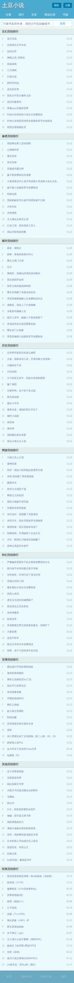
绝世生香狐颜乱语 (16, 127)
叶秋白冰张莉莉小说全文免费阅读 (25, 114)
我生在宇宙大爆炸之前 (19, 95)
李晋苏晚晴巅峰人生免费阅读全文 (25, 298)
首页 (9, 976)
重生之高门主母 (15, 260)
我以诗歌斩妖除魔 (16, 231)
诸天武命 (12, 156)
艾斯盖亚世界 (14, 777)
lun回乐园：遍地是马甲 (19, 860)
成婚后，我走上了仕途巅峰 (21, 305)
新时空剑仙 (13, 83)
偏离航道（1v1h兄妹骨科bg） (22, 888)
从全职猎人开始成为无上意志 (22, 841)
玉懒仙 (10, 796)
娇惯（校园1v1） (16, 901)
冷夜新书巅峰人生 (16, 311)
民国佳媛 (12, 717)
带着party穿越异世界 (17, 108)
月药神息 (12, 213)
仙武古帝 (12, 51)
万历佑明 (12, 371)
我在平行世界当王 (16, 685)
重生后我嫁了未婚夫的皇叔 (21, 292)
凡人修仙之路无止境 (17, 219)
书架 (65, 14)
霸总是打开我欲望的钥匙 (20, 666)
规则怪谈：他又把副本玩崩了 (22, 527)
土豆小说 (13, 5)
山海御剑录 (13, 149)
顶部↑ (64, 976)
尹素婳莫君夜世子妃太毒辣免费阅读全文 (28, 562)
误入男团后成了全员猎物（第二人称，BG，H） (32, 736)
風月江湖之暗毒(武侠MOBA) (22, 958)
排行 (21, 14)
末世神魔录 (13, 612)
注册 (67, 5)
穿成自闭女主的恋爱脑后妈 (21, 324)
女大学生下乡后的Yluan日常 (22, 749)
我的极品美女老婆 (16, 435)
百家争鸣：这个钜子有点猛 (21, 390)
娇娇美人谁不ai (15, 742)
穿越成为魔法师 (15, 168)
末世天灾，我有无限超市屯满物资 (25, 520)
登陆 (56, 5)
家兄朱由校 (13, 397)
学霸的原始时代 (15, 698)
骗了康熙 (12, 384)
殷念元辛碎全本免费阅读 (20, 644)
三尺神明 (12, 70)
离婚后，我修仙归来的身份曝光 (23, 273)
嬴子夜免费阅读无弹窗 (19, 175)
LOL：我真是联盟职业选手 (21, 809)
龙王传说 (12, 38)
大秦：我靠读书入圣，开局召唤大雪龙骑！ (29, 359)
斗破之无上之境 (15, 457)
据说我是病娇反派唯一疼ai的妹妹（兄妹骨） (30, 876)
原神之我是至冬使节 (17, 546)
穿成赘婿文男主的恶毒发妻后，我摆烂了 (28, 625)
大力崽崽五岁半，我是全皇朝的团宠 (26, 378)
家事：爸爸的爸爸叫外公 (20, 254)
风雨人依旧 (13, 593)
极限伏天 (12, 482)
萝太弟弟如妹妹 (15, 926)
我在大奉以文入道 (16, 441)
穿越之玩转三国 (15, 581)
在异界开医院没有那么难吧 (21, 352)
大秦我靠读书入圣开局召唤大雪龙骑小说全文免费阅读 (35, 181)
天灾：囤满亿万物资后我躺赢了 (23, 539)
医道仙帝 (12, 619)
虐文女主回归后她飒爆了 (20, 600)
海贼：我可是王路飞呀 (19, 815)
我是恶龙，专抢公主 (17, 847)
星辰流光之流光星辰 (17, 606)
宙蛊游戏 (12, 64)
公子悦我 (12, 907)
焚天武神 (12, 162)
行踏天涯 (12, 76)
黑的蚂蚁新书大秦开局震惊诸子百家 (26, 200)
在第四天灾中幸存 (16, 45)
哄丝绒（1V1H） (16, 882)
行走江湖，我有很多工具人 (21, 225)
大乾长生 (12, 206)
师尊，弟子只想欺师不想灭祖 (22, 650)
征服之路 (12, 853)
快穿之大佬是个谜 (16, 489)
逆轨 (9, 730)
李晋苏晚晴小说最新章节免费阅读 (25, 336)
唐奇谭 (10, 428)
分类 (8, 14)
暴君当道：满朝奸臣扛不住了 (22, 409)
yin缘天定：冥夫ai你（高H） (22, 964)
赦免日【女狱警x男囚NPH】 (22, 945)
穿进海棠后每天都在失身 (20, 723)
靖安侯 (10, 422)
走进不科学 (13, 638)
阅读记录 (49, 14)
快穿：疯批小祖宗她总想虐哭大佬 (25, 470)
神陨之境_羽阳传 (16, 57)
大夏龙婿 (12, 631)
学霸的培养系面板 (16, 508)
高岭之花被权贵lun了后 (19, 679)
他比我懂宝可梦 (15, 784)
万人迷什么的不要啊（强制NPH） (25, 939)
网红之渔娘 (13, 704)
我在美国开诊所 (15, 279)
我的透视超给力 (15, 822)
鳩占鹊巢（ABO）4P (18, 920)
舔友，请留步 (14, 248)
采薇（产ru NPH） (16, 914)
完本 (34, 14)
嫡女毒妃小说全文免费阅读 (21, 587)
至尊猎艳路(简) (15, 895)
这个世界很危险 (15, 771)
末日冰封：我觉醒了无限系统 (22, 514)
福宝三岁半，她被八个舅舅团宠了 (25, 317)
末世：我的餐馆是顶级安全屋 (22, 834)
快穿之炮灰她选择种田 (19, 286)
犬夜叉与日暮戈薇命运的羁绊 (22, 790)
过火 (9, 267)
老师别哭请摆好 (15, 673)
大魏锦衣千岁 (14, 365)
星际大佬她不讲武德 (17, 501)
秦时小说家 (13, 416)
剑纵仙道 (12, 194)
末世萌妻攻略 (14, 692)
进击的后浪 (13, 89)
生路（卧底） (14, 952)
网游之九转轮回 (15, 495)
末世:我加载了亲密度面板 (20, 476)
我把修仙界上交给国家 (19, 143)
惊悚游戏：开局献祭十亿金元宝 (23, 533)
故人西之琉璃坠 (15, 711)
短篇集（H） (14, 755)
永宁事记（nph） (16, 933)
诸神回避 (12, 463)
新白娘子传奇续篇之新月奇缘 (22, 568)
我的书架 (26, 976)
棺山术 (10, 803)
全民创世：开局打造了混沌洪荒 (23, 574)
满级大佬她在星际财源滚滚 (21, 828)
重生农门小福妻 (15, 330)
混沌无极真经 (14, 102)
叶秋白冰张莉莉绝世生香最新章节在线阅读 (29, 120)
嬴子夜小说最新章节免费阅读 (22, 187)
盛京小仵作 (13, 403)
